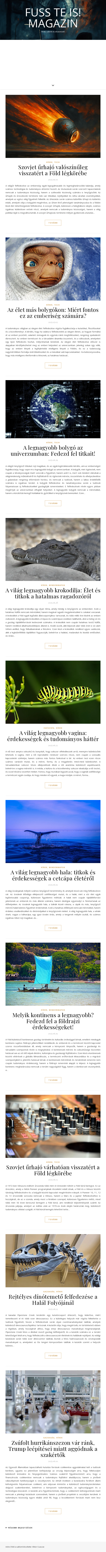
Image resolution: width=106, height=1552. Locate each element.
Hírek (49, 162)
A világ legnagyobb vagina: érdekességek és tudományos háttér (53, 735)
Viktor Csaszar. (38, 1547)
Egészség (49, 728)
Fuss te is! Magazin (53, 18)
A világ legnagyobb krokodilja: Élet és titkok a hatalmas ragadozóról (53, 593)
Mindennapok (57, 585)
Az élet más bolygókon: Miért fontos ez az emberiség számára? (53, 312)
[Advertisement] (53, 60)
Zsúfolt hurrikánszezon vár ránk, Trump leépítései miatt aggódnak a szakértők (53, 1448)
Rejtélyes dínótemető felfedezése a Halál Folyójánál (53, 1299)
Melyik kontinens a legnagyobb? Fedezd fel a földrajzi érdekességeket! (53, 1021)
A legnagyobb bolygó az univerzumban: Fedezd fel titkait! (53, 450)
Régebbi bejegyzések (20, 1527)
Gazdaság (49, 1291)
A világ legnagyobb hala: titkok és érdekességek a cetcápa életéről (53, 875)
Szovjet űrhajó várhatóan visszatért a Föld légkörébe (53, 1170)
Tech (57, 162)
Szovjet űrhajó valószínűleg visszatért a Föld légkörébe (53, 170)
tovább (53, 223)
